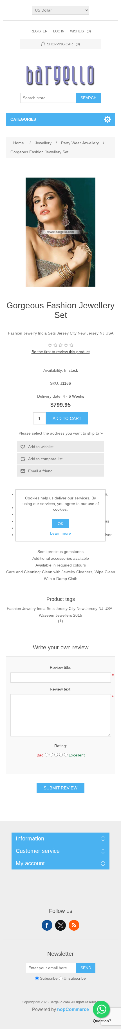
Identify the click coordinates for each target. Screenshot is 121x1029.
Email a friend (40, 471)
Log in (58, 31)
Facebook (47, 925)
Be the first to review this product (61, 351)
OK (60, 523)
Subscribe (49, 978)
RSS (74, 925)
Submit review (60, 787)
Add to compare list (45, 459)
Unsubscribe (75, 978)
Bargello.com (51, 1024)
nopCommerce (73, 1009)
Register (39, 31)
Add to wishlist (40, 446)
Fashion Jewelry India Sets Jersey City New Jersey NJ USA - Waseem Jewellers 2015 (61, 612)
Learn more (60, 533)
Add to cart (67, 418)
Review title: (60, 667)
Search (88, 98)
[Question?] (101, 1009)
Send (85, 968)
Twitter (60, 925)
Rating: (60, 745)
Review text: (60, 689)
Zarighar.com (80, 1024)
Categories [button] (23, 119)
